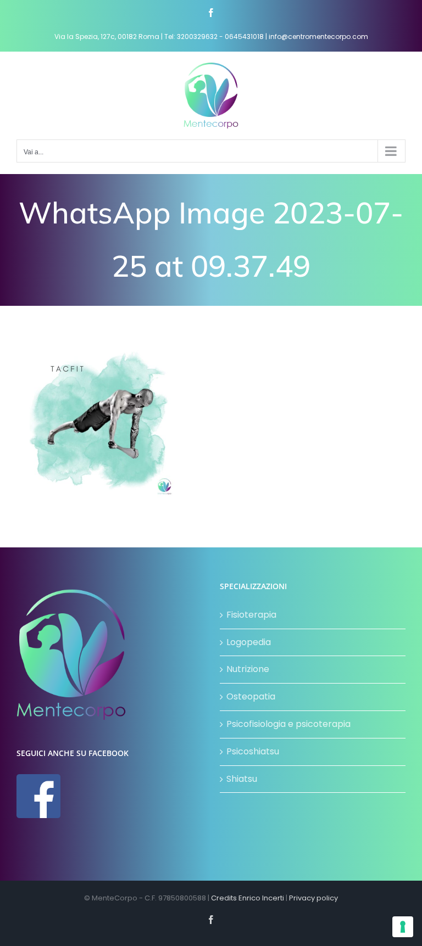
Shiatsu (241, 779)
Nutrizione (247, 669)
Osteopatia (250, 696)
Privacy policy (313, 898)
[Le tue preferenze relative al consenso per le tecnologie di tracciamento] (402, 926)
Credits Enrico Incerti (247, 898)
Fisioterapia (251, 614)
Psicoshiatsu (252, 751)
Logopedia (248, 642)
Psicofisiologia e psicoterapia (288, 724)
